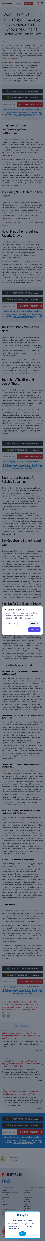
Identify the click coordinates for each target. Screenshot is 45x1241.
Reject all (34, 623)
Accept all (34, 630)
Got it (22, 1234)
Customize (11, 623)
